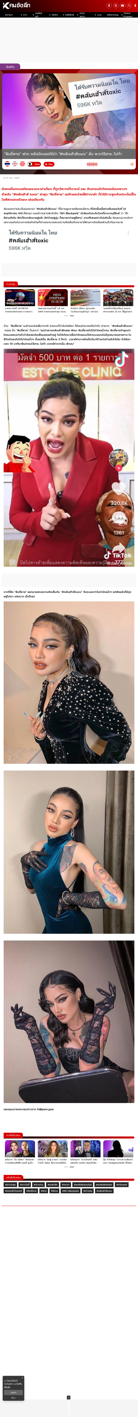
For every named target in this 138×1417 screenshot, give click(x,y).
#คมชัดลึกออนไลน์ (83, 1184)
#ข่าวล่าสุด (10, 1184)
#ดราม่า (66, 1184)
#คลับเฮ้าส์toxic (104, 1191)
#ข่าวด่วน (38, 1184)
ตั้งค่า (13, 1398)
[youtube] (122, 5)
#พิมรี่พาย (31, 1191)
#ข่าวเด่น (87, 1191)
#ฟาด (44, 1191)
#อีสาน (54, 1191)
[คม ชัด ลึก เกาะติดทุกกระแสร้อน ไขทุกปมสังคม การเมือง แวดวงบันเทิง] (69, 6)
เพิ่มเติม (7, 1387)
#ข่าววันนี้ (24, 1184)
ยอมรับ (13, 1392)
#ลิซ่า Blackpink (70, 1191)
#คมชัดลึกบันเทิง (104, 1184)
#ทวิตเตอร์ (121, 1184)
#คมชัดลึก (53, 1184)
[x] (115, 5)
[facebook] (109, 5)
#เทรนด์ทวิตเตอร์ (13, 1191)
